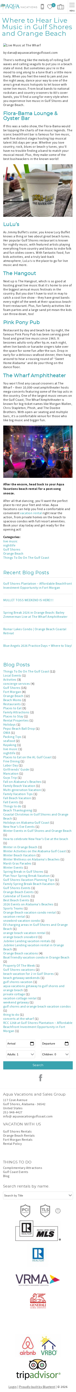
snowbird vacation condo (22, 921)
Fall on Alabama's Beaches (22, 782)
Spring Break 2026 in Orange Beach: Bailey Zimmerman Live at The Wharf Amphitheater (35, 615)
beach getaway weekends (22, 978)
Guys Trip (10, 778)
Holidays (9, 725)
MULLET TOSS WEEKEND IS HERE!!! (28, 600)
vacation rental (31, 513)
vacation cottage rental (20, 998)
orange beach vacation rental (24, 933)
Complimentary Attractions (22, 1168)
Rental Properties (16, 720)
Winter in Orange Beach (20, 847)
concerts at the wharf (19, 1019)
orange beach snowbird (20, 937)
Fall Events (11, 802)
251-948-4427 (12, 1112)
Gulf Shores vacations (19, 970)
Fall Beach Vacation (17, 798)
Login (13, 1387)
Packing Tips (12, 737)
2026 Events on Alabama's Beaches (28, 904)
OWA (7, 733)
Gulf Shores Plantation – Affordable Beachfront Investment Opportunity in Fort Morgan (37, 586)
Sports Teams (13, 908)
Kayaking (10, 745)
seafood (9, 741)
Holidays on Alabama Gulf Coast (26, 823)
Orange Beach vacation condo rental (30, 912)
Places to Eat (12, 708)
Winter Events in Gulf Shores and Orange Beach (37, 831)
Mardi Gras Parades (17, 863)
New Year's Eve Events (19, 827)
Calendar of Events (17, 896)
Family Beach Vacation (19, 786)
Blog (6, 1176)
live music (10, 541)
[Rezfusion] (58, 1210)
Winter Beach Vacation (19, 855)
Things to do (12, 806)
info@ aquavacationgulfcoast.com (28, 1116)
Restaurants (12, 704)
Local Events (12, 676)
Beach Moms (12, 700)
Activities (10, 680)
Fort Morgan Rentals (17, 1140)
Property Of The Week (19, 966)
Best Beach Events (16, 900)
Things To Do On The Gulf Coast (26, 558)
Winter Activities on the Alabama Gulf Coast (34, 851)
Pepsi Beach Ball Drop (19, 729)
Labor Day (11, 765)
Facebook (40, 1078)
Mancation (11, 774)
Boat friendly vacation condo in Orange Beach (36, 957)
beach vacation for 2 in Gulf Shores (29, 974)
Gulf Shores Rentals (17, 1131)
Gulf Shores (11, 549)
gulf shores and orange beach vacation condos (37, 1006)
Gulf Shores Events (17, 888)
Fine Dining (11, 761)
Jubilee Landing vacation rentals (27, 941)
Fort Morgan (12, 692)
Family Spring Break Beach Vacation (29, 884)
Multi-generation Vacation (22, 790)
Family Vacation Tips (18, 794)
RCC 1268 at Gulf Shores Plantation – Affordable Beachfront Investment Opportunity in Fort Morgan (38, 1027)
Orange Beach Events (18, 892)
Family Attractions (16, 712)
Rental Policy (12, 1144)
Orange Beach (13, 554)
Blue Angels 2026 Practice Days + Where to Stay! (37, 646)
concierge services (17, 684)
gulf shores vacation (18, 982)
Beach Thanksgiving (18, 810)
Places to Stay (13, 716)
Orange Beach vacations (21, 953)
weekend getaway (16, 1002)
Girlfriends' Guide (16, 769)
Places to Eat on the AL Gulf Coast (27, 757)
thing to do (11, 1015)
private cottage (14, 994)
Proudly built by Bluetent (37, 1387)
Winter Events (13, 868)
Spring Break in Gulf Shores (23, 872)
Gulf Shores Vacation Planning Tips (29, 880)
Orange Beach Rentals (19, 1136)
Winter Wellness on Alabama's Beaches (31, 859)
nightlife (9, 545)
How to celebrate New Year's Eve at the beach (35, 839)
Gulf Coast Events (15, 1172)
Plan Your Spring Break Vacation (26, 876)
